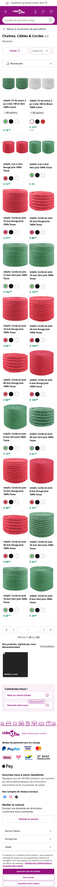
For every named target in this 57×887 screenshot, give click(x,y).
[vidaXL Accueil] (19, 12)
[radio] (5, 121)
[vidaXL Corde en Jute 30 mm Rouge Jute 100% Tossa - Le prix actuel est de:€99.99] (15, 525)
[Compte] (35, 11)
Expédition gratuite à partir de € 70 (28, 2)
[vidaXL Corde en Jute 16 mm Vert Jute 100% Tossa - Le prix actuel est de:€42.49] (41, 525)
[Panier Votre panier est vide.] (51, 11)
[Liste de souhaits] (43, 11)
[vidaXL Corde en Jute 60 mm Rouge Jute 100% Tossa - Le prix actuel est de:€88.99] (15, 363)
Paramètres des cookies (28, 883)
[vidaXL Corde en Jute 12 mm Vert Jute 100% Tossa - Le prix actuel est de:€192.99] (15, 255)
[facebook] (4, 797)
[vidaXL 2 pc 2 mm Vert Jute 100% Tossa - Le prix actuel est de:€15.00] (41, 147)
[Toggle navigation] (5, 11)
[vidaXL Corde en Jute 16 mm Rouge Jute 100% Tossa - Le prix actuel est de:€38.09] (15, 471)
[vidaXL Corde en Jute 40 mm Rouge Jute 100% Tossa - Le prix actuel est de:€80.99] (41, 201)
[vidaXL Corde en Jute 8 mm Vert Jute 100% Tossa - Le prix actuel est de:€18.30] (41, 579)
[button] (15, 664)
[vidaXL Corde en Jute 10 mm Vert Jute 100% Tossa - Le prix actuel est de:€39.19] (15, 579)
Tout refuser (28, 877)
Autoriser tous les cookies (28, 871)
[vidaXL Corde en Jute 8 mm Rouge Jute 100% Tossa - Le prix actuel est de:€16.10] (41, 471)
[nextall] (50, 630)
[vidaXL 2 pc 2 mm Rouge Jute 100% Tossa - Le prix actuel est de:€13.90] (15, 147)
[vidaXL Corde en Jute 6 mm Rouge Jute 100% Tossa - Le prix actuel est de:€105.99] (41, 363)
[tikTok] (16, 797)
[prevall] (6, 630)
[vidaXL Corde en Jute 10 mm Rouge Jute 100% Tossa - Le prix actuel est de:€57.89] (15, 201)
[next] (43, 630)
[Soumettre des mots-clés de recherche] (50, 20)
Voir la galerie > (47, 646)
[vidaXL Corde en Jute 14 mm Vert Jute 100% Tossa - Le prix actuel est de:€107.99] (41, 255)
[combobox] (28, 20)
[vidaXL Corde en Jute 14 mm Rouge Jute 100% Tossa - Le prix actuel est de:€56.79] (15, 309)
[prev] (13, 630)
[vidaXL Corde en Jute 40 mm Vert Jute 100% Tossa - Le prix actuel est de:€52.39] (41, 417)
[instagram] (10, 797)
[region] (28, 869)
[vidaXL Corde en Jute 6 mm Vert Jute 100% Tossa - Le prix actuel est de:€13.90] (15, 417)
